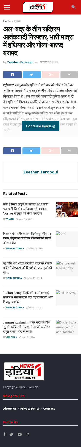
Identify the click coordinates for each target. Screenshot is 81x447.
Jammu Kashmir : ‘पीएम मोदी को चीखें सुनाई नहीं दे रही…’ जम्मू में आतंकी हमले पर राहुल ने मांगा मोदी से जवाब (26, 326)
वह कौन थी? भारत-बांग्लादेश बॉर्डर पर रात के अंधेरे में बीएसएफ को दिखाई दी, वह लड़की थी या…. (27, 267)
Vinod (10, 219)
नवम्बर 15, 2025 (25, 219)
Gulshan (11, 337)
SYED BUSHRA (14, 278)
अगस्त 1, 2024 (35, 307)
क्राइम (17, 21)
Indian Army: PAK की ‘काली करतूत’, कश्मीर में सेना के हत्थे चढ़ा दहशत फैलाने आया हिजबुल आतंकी (28, 297)
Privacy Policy (30, 408)
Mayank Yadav (15, 248)
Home (7, 21)
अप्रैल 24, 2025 (35, 248)
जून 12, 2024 (28, 337)
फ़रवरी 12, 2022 (49, 62)
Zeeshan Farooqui (20, 62)
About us (10, 408)
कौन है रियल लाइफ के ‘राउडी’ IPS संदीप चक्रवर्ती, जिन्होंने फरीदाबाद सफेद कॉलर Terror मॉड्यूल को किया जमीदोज (25, 208)
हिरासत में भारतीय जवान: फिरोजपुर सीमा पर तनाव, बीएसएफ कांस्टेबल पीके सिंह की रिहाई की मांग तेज (27, 238)
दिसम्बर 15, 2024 (34, 278)
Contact (49, 408)
